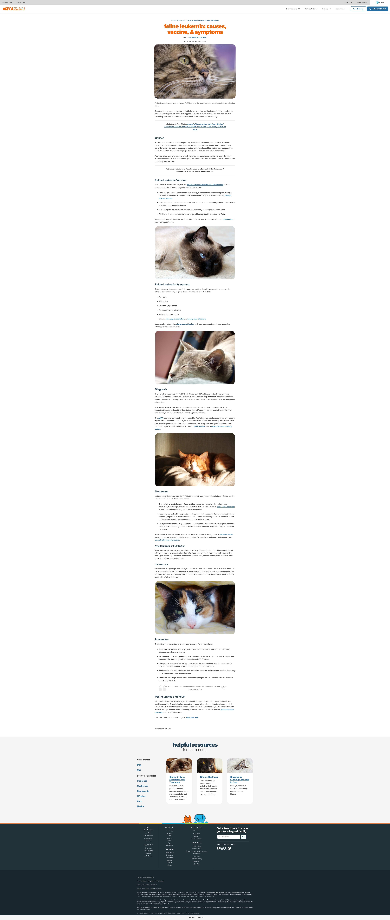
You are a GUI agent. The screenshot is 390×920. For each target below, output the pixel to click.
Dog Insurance (148, 835)
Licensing (197, 856)
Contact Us (348, 2)
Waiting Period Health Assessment (147, 885)
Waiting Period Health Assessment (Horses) (149, 888)
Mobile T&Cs (196, 861)
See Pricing (358, 9)
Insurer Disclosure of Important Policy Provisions (150, 881)
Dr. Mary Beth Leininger (198, 37)
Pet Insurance (291, 9)
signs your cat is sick (185, 324)
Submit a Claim (362, 2)
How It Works (309, 9)
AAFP (160, 418)
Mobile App (169, 831)
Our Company (148, 851)
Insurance (142, 781)
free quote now (192, 717)
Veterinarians (169, 852)
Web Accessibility (196, 859)
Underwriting (7, 2)
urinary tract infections (196, 319)
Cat (139, 770)
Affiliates (169, 865)
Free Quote (148, 841)
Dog (139, 765)
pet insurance (199, 426)
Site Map (196, 864)
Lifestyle (141, 796)
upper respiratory (177, 319)
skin (167, 319)
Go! (243, 837)
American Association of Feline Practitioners (205, 185)
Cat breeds (142, 786)
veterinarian (227, 219)
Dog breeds (143, 791)
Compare (196, 836)
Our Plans (148, 833)
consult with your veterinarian (167, 540)
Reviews (148, 853)
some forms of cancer (226, 507)
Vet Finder (196, 833)
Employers (169, 855)
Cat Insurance (148, 838)
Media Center (148, 856)
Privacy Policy (196, 849)
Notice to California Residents (145, 877)
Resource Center (196, 839)
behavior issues (226, 534)
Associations (169, 858)
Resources (339, 9)
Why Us (325, 9)
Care (139, 801)
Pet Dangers (196, 831)
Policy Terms (21, 2)
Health (140, 806)
